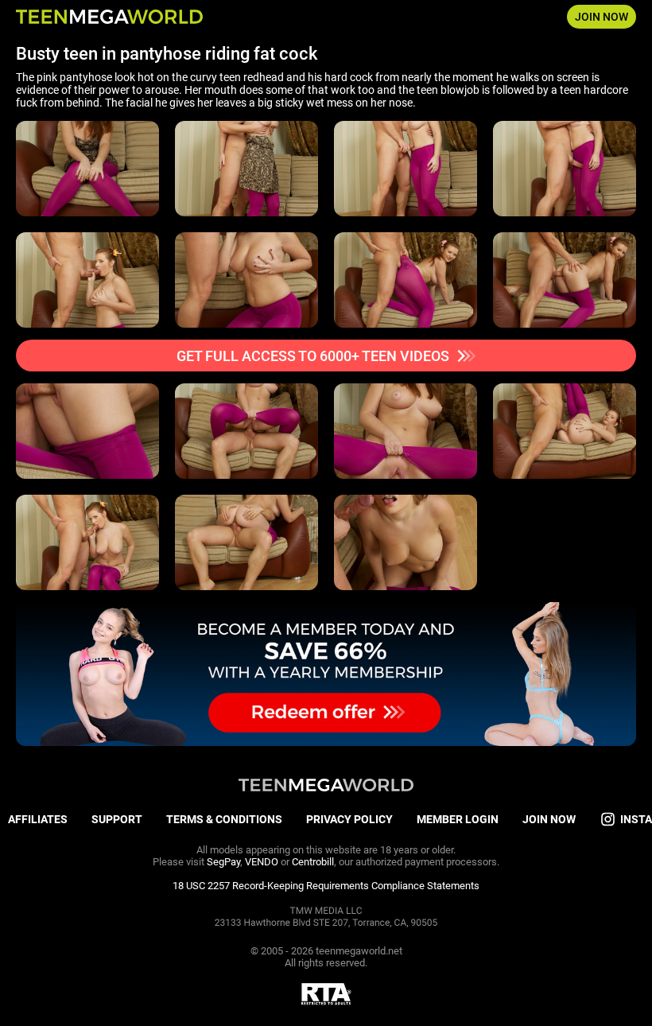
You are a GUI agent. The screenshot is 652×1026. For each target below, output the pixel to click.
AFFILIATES (38, 819)
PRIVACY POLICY (349, 819)
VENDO (261, 862)
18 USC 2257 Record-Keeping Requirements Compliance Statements (326, 886)
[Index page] (109, 17)
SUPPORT (116, 819)
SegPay (223, 862)
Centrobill (313, 862)
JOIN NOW (601, 16)
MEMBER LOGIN (458, 819)
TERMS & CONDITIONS (224, 819)
